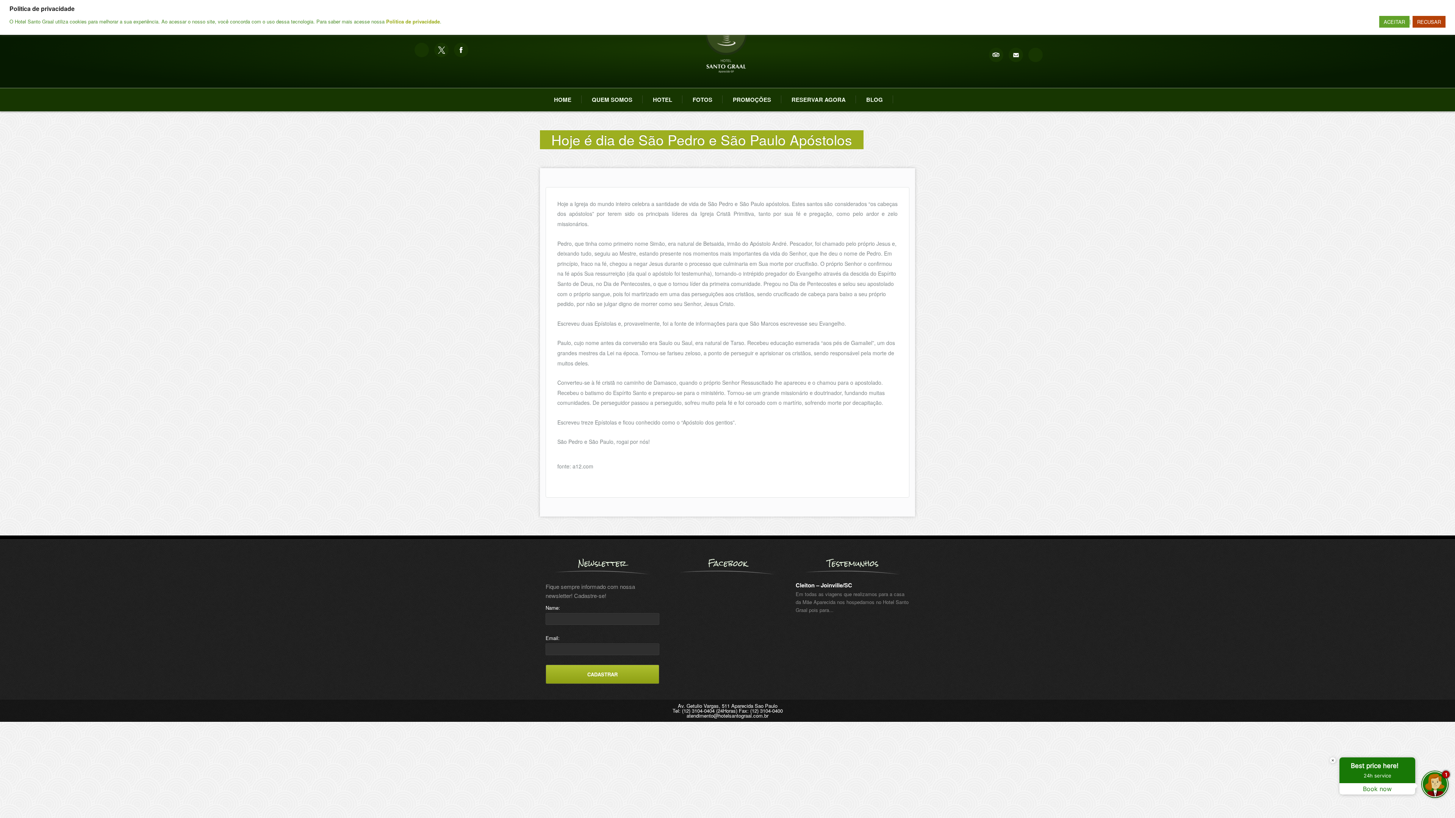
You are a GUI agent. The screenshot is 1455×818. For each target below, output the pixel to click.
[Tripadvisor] (996, 55)
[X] (441, 50)
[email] (1016, 55)
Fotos (702, 99)
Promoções (752, 99)
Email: (553, 638)
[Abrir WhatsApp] (19, 798)
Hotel (662, 99)
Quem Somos (612, 99)
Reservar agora (819, 99)
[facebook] (461, 50)
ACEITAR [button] (1394, 21)
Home (562, 99)
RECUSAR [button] (1429, 21)
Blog (874, 99)
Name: (553, 607)
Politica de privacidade (413, 21)
